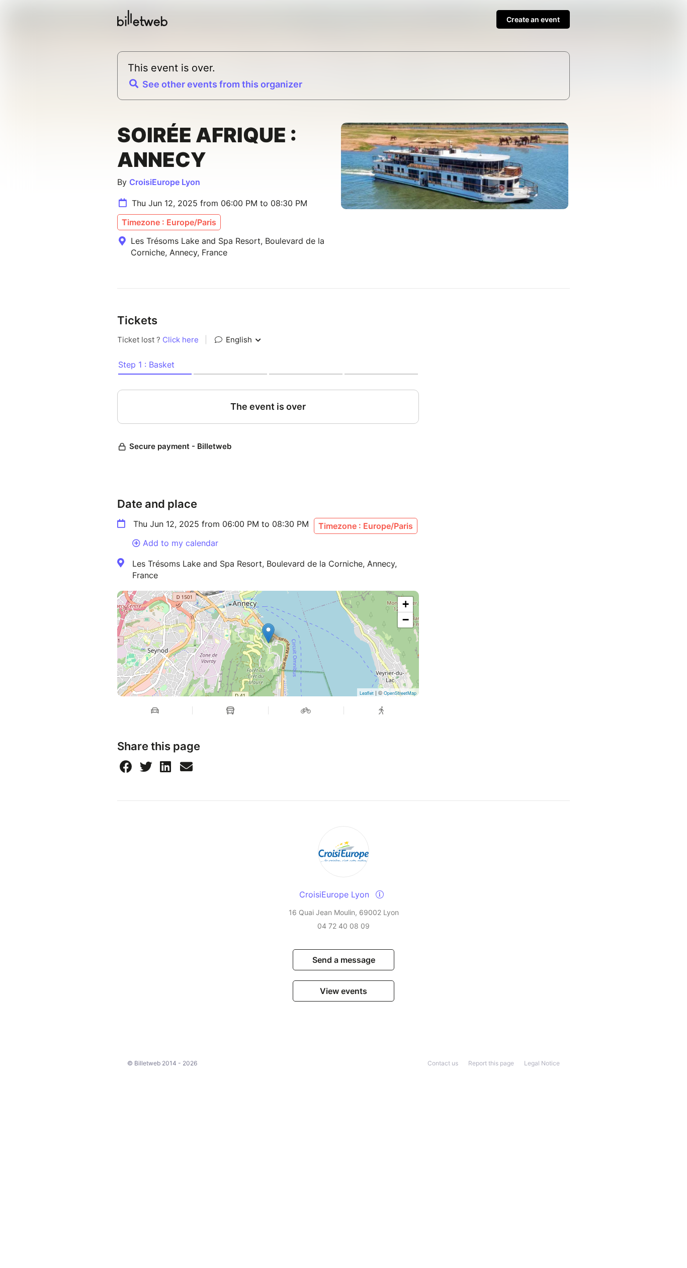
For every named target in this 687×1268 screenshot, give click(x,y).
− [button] (405, 619)
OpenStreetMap (400, 693)
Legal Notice (542, 1063)
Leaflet (367, 693)
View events (343, 991)
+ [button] (405, 604)
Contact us (442, 1063)
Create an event (533, 19)
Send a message (343, 960)
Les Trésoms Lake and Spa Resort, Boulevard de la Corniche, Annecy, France (264, 569)
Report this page (491, 1063)
